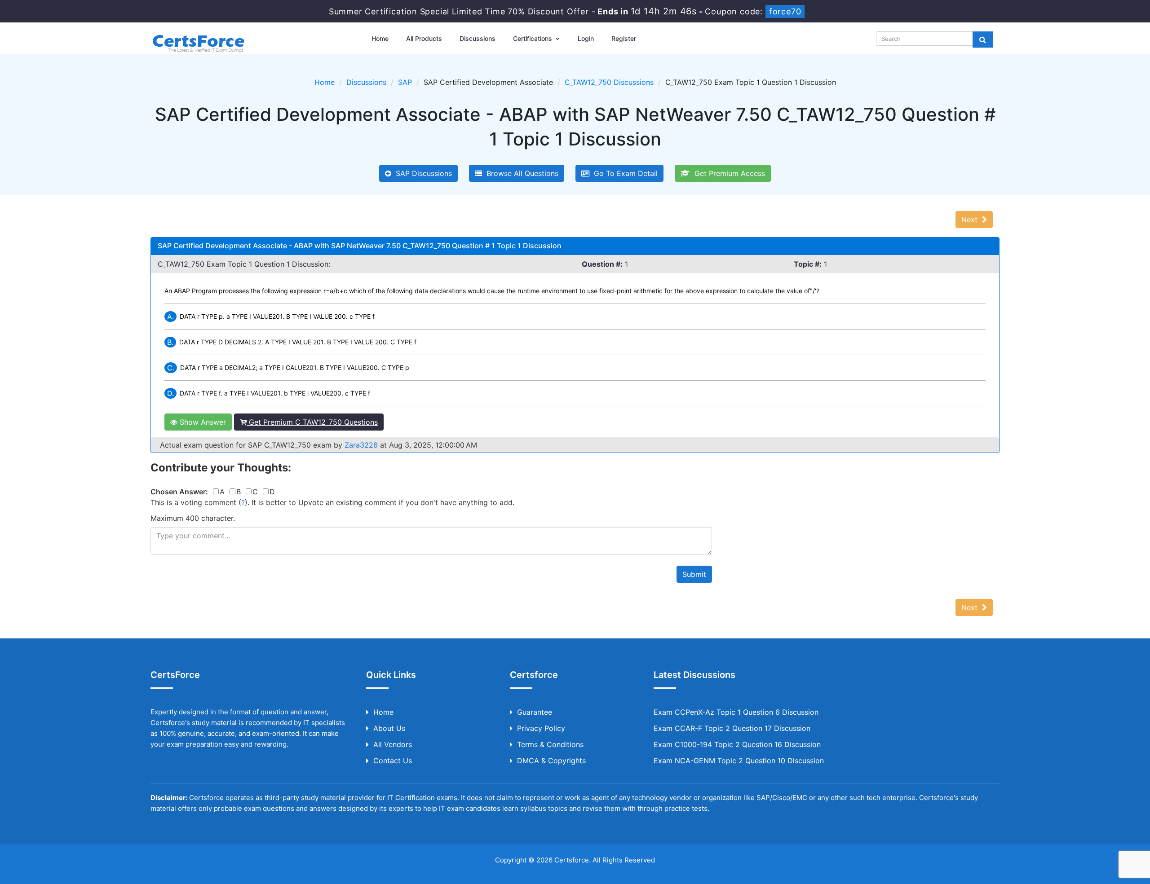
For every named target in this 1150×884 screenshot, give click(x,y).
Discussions (477, 38)
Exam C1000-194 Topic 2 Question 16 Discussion (737, 744)
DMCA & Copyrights (551, 760)
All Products (424, 38)
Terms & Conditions (550, 744)
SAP (405, 82)
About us (389, 728)
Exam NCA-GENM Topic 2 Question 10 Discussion (739, 760)
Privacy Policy (541, 728)
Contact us (392, 760)
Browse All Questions (520, 173)
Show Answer (201, 422)
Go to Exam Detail (623, 173)
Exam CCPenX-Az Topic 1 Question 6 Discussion (736, 712)
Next (971, 219)
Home (380, 38)
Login (586, 38)
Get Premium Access (727, 173)
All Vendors (392, 744)
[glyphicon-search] (983, 39)
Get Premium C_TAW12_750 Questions (312, 422)
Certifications (533, 38)
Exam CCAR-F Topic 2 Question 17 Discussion (732, 728)
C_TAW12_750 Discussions (609, 82)
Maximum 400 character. (192, 518)
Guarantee (534, 712)
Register (623, 38)
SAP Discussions (421, 173)
